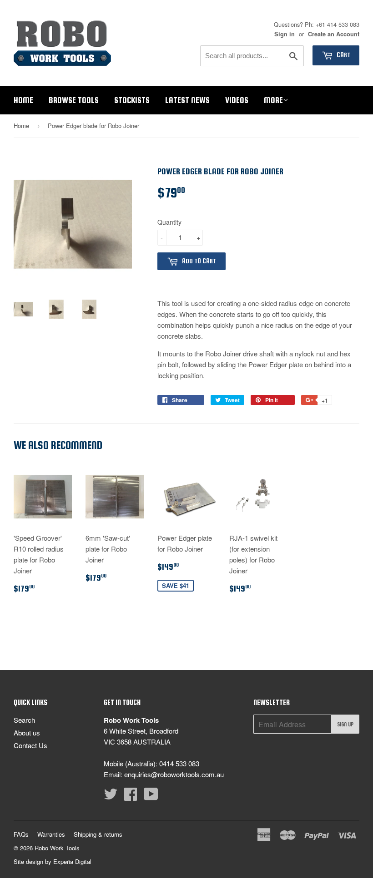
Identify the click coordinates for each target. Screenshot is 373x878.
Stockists (132, 100)
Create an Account (333, 34)
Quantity (169, 222)
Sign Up (345, 724)
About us (27, 732)
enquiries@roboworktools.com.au (174, 774)
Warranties (51, 834)
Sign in (284, 34)
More (273, 100)
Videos (236, 100)
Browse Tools (74, 100)
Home (23, 100)
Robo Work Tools (57, 847)
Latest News (187, 100)
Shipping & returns (98, 834)
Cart (342, 55)
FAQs (21, 834)
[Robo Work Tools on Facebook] (130, 796)
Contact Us (30, 745)
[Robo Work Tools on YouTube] (151, 796)
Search (24, 720)
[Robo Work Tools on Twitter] (110, 796)
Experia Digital (72, 861)
